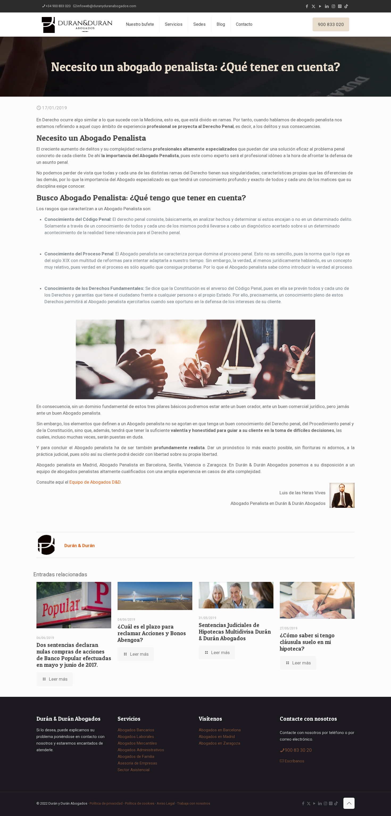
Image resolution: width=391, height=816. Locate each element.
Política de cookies (139, 803)
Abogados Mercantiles (137, 743)
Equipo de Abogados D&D (94, 482)
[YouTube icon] (320, 6)
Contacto (244, 24)
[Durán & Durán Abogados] (77, 24)
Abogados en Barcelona (220, 730)
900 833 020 (331, 24)
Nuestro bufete (140, 24)
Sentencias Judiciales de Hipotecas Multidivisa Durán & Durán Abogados (235, 632)
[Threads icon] (340, 6)
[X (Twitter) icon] (313, 6)
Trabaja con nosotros (193, 803)
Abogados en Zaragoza (219, 743)
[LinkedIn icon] (327, 6)
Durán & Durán (79, 545)
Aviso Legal (166, 803)
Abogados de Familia (136, 756)
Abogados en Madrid (217, 736)
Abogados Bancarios (136, 730)
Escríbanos (294, 761)
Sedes (199, 24)
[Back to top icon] (349, 803)
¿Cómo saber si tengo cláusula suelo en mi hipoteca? (307, 642)
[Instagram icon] (333, 6)
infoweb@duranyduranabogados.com (106, 6)
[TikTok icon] (346, 6)
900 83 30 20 (298, 750)
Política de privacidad (106, 803)
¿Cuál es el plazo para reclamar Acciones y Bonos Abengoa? (152, 633)
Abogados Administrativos (141, 750)
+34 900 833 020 (58, 6)
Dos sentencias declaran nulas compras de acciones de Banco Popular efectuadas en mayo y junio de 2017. (73, 655)
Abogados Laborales (136, 736)
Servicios (173, 24)
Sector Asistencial (133, 769)
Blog (221, 24)
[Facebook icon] (307, 6)
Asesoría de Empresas (137, 763)
